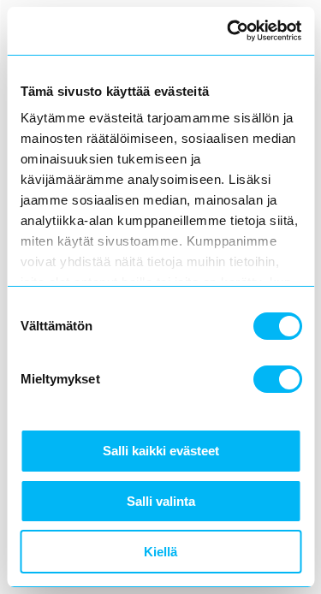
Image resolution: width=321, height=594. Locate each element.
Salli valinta (161, 501)
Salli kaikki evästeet (161, 450)
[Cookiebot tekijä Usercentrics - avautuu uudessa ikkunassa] (228, 31)
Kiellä (160, 551)
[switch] (277, 379)
